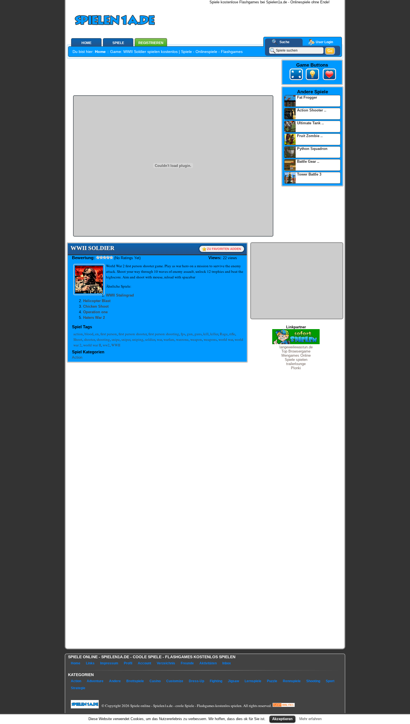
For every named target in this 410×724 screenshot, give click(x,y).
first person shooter (133, 333)
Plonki (296, 368)
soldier (150, 339)
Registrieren (150, 43)
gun (190, 333)
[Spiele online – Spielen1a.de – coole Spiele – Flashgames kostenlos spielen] (133, 21)
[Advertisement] (261, 16)
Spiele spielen (296, 360)
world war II (92, 345)
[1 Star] (98, 257)
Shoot (77, 339)
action (78, 333)
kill (206, 333)
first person (108, 333)
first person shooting (163, 333)
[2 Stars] (101, 257)
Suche (284, 42)
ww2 (106, 345)
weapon (196, 339)
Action (77, 357)
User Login (324, 42)
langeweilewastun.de (296, 347)
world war (225, 339)
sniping (137, 339)
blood (89, 333)
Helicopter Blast (96, 301)
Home (100, 51)
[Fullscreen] (296, 75)
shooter (89, 339)
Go (329, 51)
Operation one (95, 312)
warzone (182, 339)
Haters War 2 (94, 317)
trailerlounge (296, 364)
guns (198, 333)
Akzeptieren (282, 719)
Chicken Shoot (95, 306)
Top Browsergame (295, 351)
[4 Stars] (108, 257)
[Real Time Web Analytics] (283, 705)
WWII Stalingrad (120, 295)
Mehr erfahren (310, 719)
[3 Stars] (104, 257)
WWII (115, 345)
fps (183, 333)
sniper (125, 339)
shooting (103, 339)
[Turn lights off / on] (312, 75)
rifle (232, 333)
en (97, 333)
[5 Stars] (111, 257)
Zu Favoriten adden (224, 249)
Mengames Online (296, 355)
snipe (116, 339)
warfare (168, 339)
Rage (224, 333)
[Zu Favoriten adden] (328, 80)
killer (214, 333)
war (159, 339)
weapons (210, 339)
